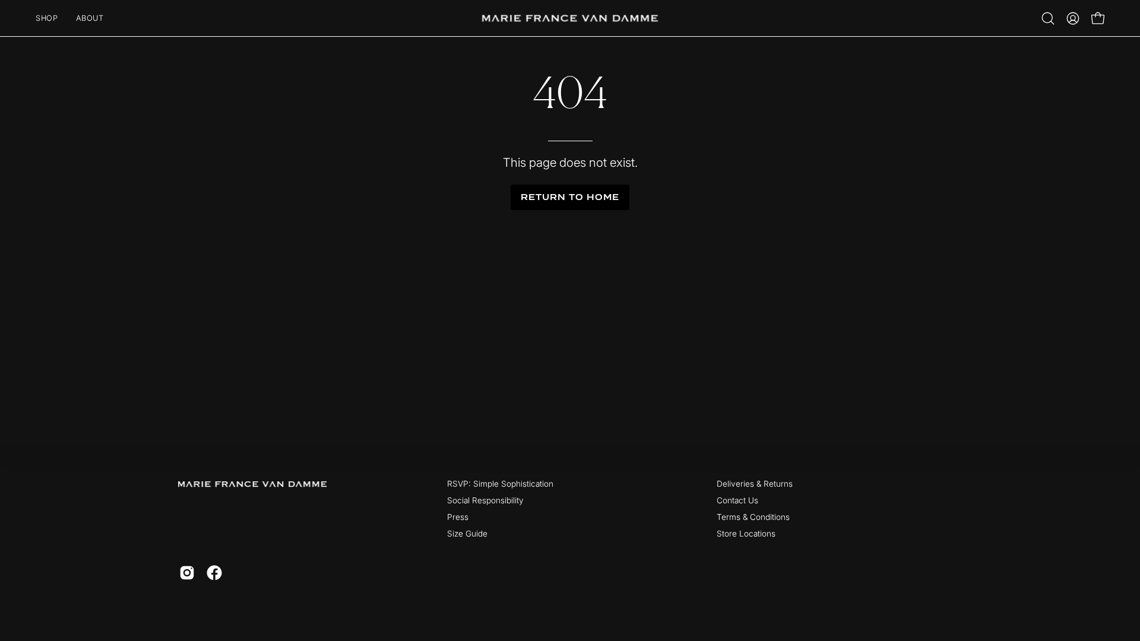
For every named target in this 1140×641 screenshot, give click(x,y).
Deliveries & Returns (755, 483)
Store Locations (746, 533)
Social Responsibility (485, 500)
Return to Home (570, 197)
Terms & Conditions (753, 517)
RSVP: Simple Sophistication (500, 483)
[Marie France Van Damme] (570, 18)
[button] (1048, 18)
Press (457, 517)
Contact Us (737, 500)
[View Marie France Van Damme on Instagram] (187, 573)
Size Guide (467, 533)
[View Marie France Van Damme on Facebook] (214, 573)
